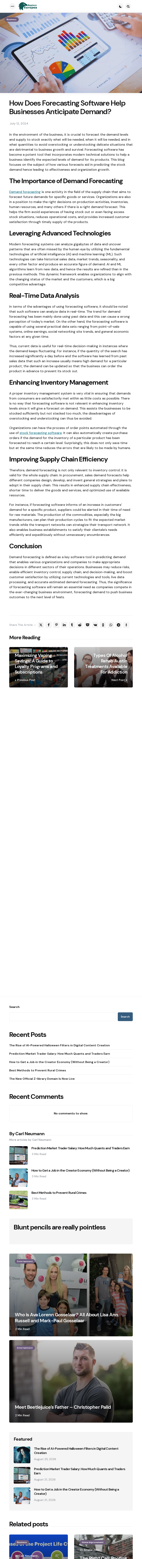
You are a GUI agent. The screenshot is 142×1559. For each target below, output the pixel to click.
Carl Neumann (28, 1556)
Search (14, 1007)
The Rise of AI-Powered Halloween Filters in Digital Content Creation (59, 1045)
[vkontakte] (95, 625)
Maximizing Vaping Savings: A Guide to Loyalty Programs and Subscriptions (36, 664)
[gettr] (126, 625)
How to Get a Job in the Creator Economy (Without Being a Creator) (59, 1062)
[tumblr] (72, 625)
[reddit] (80, 625)
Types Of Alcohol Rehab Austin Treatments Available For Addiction (106, 664)
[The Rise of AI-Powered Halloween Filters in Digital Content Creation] (22, 1455)
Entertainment (25, 1261)
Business (11, 19)
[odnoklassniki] (103, 625)
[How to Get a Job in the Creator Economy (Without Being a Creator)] (22, 1495)
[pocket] (87, 625)
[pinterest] (56, 625)
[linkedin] (64, 625)
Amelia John (92, 1550)
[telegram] (118, 625)
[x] (41, 625)
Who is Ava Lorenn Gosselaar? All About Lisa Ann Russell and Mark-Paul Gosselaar (66, 1318)
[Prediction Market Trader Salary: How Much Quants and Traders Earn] (22, 1475)
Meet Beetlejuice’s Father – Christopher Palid (63, 1407)
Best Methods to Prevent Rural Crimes (37, 1070)
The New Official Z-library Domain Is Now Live (42, 1079)
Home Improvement (93, 1542)
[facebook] (48, 625)
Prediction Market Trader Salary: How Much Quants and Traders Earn (59, 1054)
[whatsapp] (111, 625)
